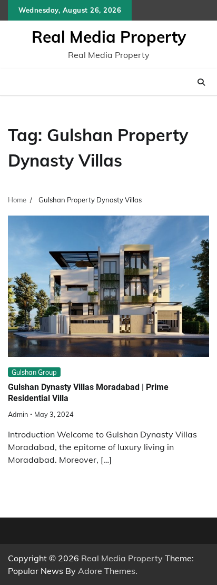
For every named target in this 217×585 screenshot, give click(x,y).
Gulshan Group (34, 372)
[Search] (201, 82)
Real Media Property (109, 37)
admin (18, 414)
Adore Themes (106, 570)
